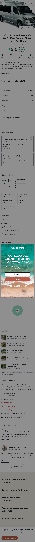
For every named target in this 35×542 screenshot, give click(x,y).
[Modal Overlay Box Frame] (17, 271)
